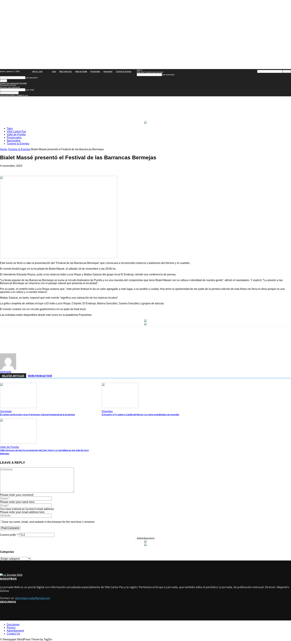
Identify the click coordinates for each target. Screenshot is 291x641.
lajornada (5, 371)
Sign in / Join (37, 71)
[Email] (66, 339)
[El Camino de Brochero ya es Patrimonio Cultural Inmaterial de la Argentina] (18, 407)
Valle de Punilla (81, 71)
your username (168, 75)
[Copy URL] (102, 339)
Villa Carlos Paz (65, 71)
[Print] (78, 339)
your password (31, 78)
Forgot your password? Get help (13, 83)
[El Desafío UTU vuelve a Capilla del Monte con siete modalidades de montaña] (120, 407)
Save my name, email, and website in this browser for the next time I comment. (48, 521)
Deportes (107, 411)
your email (29, 90)
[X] (42, 339)
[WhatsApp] (54, 339)
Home (3, 149)
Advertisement (15, 630)
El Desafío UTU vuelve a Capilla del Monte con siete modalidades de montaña (140, 414)
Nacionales (107, 71)
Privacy (11, 627)
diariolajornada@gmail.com (32, 598)
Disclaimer (13, 624)
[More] (115, 339)
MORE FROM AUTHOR (40, 376)
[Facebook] (30, 339)
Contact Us (13, 633)
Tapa (54, 71)
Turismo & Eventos (123, 71)
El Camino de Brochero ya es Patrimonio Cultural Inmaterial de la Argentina (37, 414)
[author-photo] (8, 368)
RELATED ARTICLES (13, 376)
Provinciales (95, 71)
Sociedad (5, 411)
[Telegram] (90, 339)
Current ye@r (9, 534)
